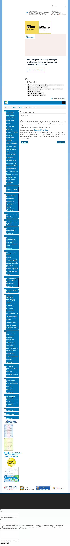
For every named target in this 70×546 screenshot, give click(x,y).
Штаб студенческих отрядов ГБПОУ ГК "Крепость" (10, 300)
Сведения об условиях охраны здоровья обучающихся (11, 157)
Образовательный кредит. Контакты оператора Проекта (12, 273)
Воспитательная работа (10, 333)
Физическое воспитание (9, 296)
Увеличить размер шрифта (55, 85)
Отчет (7, 247)
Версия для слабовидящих (58, 98)
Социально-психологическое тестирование (10, 361)
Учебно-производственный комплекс (11, 189)
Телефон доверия (10, 406)
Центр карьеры (10, 195)
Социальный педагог (10, 347)
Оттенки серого (58, 89)
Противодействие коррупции (11, 397)
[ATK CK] (43, 488)
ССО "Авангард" (10, 307)
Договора (8, 245)
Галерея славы (10, 414)
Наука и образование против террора (12, 279)
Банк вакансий (9, 210)
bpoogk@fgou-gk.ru (41, 130)
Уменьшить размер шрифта (37, 85)
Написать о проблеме (36, 70)
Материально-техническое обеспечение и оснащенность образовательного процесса (12, 135)
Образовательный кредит (11, 253)
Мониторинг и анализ (11, 196)
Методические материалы (12, 402)
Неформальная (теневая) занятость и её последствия (12, 204)
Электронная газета (10, 201)
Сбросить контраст (34, 91)
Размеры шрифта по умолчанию (38, 87)
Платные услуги (10, 410)
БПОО (20, 107)
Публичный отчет (11, 418)
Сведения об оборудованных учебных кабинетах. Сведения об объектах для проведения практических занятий (12, 143)
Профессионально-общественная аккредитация (13, 454)
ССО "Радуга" (9, 305)
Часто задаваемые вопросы (11, 291)
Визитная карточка (10, 321)
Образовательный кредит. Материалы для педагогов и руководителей (12, 268)
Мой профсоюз (10, 380)
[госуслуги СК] (27, 488)
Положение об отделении (11, 244)
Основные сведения (10, 115)
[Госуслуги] (11, 488)
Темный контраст (46, 89)
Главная (13, 107)
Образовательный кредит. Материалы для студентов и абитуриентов (12, 263)
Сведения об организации (10, 113)
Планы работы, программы (12, 348)
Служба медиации (10, 353)
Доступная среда (10, 180)
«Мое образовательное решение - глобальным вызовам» (11, 318)
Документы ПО (9, 387)
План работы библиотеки (11, 372)
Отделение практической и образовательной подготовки (11, 240)
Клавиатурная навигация (36, 93)
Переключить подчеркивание (37, 95)
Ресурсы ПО (9, 389)
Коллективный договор (11, 381)
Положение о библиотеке (11, 368)
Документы (8, 123)
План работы (9, 248)
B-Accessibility (32, 82)
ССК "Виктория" (9, 308)
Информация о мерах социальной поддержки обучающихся (11, 168)
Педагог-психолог (10, 339)
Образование (9, 124)
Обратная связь (9, 404)
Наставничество (10, 229)
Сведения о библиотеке (11, 148)
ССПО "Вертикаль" (10, 303)
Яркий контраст (33, 89)
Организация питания (11, 354)
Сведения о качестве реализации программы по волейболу (12, 327)
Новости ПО (9, 386)
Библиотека (9, 366)
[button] (45, 78)
